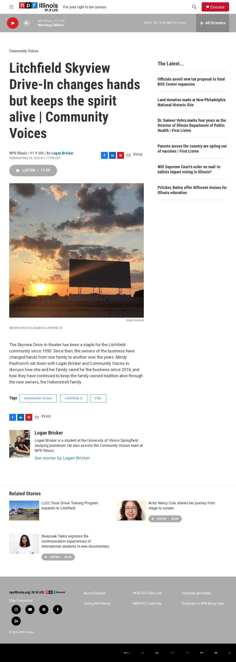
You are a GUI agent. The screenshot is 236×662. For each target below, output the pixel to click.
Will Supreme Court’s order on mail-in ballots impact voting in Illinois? (189, 169)
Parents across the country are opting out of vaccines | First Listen (192, 149)
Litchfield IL (74, 398)
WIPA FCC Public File (147, 603)
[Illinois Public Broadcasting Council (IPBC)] (216, 652)
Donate (217, 7)
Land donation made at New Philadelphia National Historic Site (191, 102)
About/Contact (95, 593)
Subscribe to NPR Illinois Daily (203, 603)
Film (98, 398)
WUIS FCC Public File (147, 593)
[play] (12, 23)
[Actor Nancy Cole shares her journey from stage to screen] (131, 510)
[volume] (26, 23)
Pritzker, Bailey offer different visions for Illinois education (192, 190)
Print (138, 154)
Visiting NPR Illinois (97, 603)
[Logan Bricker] (19, 444)
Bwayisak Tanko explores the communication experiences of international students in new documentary (75, 541)
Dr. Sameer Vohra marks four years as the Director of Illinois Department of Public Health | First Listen (192, 125)
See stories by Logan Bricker (62, 458)
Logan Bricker (63, 153)
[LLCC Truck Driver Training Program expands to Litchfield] (24, 510)
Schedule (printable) (196, 593)
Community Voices (23, 51)
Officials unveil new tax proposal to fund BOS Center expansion (191, 82)
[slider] (34, 22)
